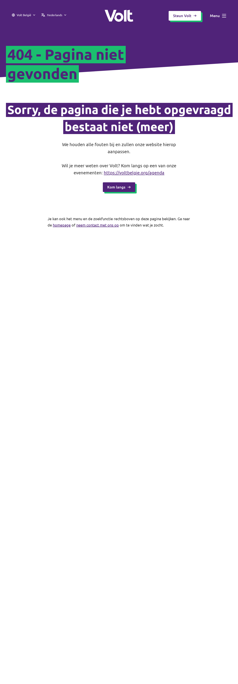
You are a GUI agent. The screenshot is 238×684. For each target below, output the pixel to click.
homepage (62, 225)
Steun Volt (182, 16)
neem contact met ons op (97, 225)
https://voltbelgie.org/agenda (134, 172)
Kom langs (116, 187)
